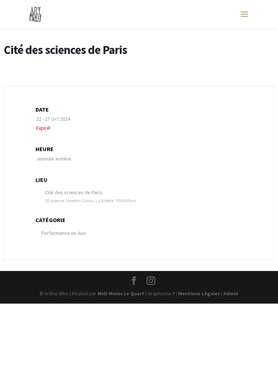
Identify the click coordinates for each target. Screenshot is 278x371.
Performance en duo (63, 233)
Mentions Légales (199, 293)
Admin (230, 293)
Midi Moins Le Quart (120, 293)
